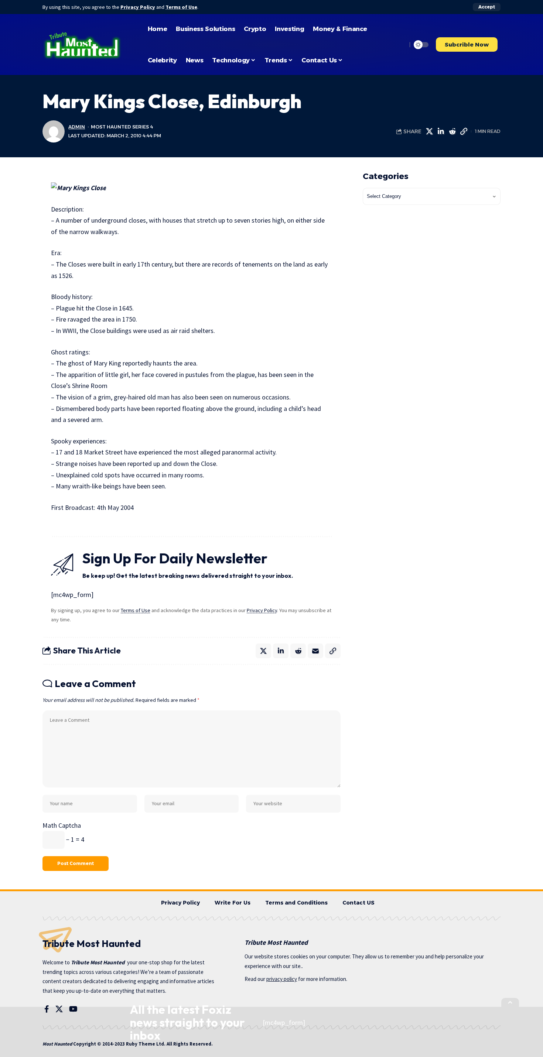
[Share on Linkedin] (441, 131)
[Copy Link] (463, 131)
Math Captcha (61, 825)
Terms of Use (181, 7)
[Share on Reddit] (452, 131)
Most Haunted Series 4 (122, 127)
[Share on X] (429, 131)
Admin (76, 127)
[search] (399, 44)
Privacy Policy (137, 7)
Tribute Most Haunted (98, 962)
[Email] (315, 651)
